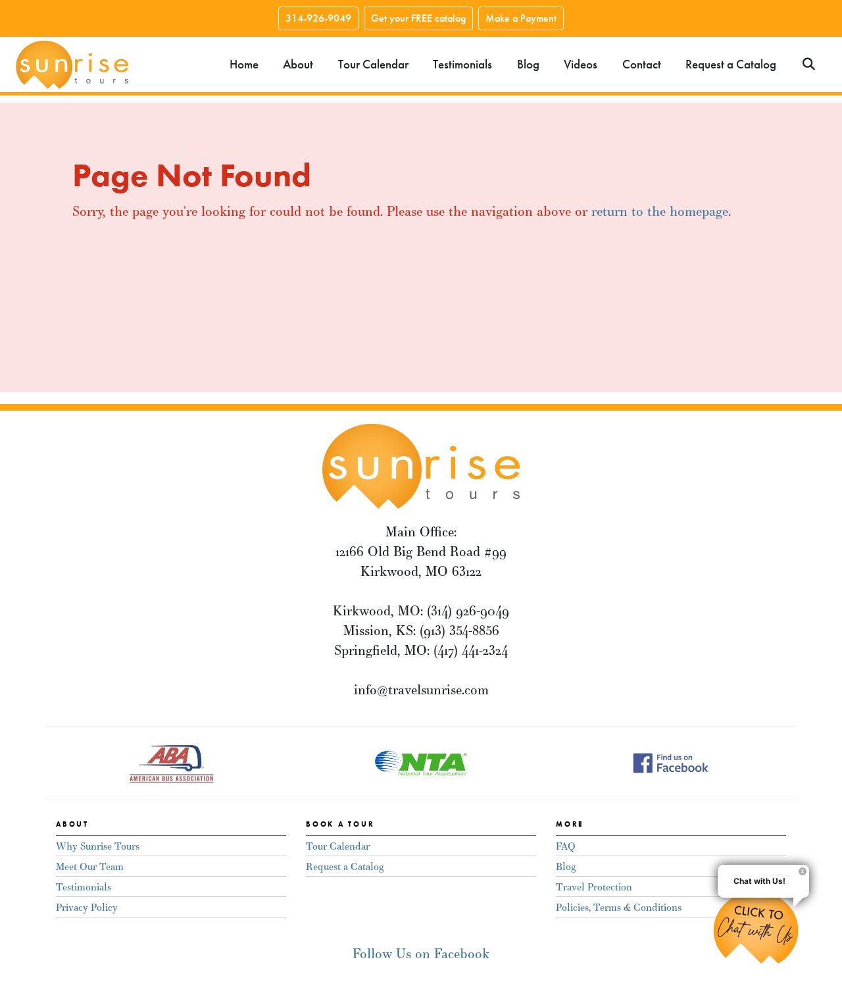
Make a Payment (521, 18)
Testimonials (462, 64)
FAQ (566, 846)
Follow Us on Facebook (421, 953)
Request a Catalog (730, 64)
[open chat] (761, 927)
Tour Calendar (373, 64)
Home (244, 64)
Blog (528, 64)
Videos (580, 64)
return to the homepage (659, 210)
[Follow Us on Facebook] (671, 761)
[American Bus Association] (171, 761)
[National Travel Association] (421, 761)
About (298, 64)
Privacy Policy (87, 907)
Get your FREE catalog (418, 18)
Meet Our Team (90, 866)
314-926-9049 (318, 18)
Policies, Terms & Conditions (618, 907)
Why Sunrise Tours (97, 846)
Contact (641, 64)
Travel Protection (594, 887)
